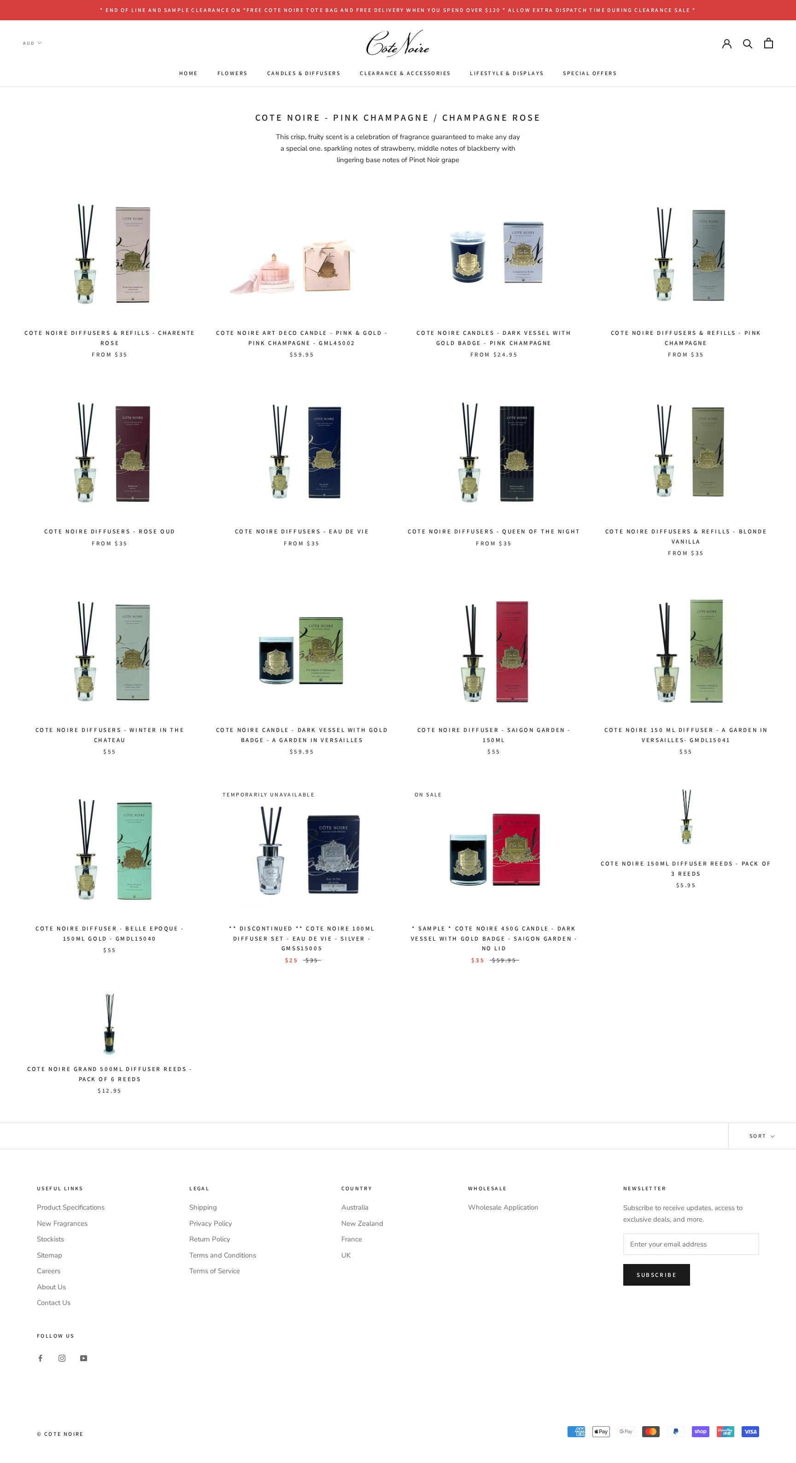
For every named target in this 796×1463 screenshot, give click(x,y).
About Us (51, 1287)
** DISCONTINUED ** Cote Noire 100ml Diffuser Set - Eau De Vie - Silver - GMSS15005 (302, 938)
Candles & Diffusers (304, 73)
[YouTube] (83, 1358)
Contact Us (53, 1302)
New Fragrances (62, 1223)
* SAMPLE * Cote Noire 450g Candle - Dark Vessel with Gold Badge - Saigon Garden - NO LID (494, 938)
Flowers (232, 73)
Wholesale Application (503, 1207)
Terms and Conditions (222, 1255)
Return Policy (209, 1239)
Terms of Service (214, 1271)
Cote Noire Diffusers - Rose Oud (110, 531)
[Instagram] (62, 1358)
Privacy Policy (210, 1223)
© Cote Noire (60, 1433)
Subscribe (657, 1275)
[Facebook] (40, 1358)
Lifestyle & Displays (507, 73)
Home (188, 73)
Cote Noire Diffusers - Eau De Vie (302, 531)
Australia (355, 1207)
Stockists (50, 1239)
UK (346, 1255)
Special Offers (590, 73)
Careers (48, 1271)
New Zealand (362, 1223)
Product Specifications (71, 1207)
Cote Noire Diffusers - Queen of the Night (494, 531)
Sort (759, 1135)
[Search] (748, 43)
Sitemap (49, 1255)
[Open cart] (768, 43)
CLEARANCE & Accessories (405, 73)
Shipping (203, 1207)
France (351, 1239)
